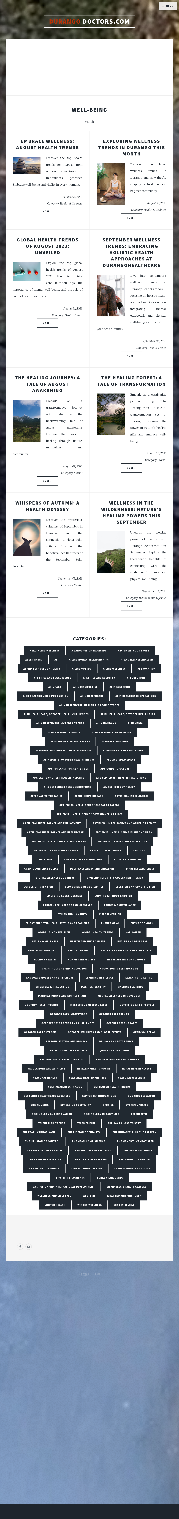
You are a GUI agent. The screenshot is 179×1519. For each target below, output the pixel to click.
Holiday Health (45, 959)
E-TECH (85, 1274)
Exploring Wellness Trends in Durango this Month (131, 147)
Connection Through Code (83, 859)
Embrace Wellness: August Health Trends (47, 144)
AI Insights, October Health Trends (69, 759)
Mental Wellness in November (119, 995)
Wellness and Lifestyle (54, 1195)
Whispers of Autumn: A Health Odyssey (47, 506)
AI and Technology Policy (41, 668)
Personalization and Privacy (66, 1041)
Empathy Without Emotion (113, 895)
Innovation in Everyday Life (118, 968)
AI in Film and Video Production (46, 695)
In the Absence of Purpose (126, 959)
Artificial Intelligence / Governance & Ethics (90, 814)
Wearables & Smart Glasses (127, 1186)
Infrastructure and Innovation (64, 968)
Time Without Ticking (86, 1168)
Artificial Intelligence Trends (56, 850)
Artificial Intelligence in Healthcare (59, 841)
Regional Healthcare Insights (117, 1059)
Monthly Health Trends (42, 1004)
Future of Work (142, 923)
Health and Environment (88, 941)
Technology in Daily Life (101, 1114)
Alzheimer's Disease (89, 796)
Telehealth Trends (51, 1123)
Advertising (34, 659)
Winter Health (55, 1204)
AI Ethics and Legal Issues (52, 677)
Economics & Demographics (84, 886)
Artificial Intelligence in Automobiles (124, 832)
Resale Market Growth (93, 1068)
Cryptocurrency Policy (41, 868)
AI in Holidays (106, 723)
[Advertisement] (89, 70)
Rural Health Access (136, 1068)
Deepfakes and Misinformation (92, 868)
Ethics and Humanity (72, 914)
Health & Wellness (44, 941)
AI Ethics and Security (99, 677)
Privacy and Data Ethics (116, 1041)
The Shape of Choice (137, 1150)
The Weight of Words (44, 1168)
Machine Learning (130, 986)
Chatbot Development (105, 850)
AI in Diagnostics (85, 686)
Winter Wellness (89, 1204)
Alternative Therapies (47, 796)
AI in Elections (120, 686)
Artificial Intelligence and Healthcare (55, 832)
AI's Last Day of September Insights (58, 777)
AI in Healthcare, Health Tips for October (89, 705)
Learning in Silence (99, 977)
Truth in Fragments (70, 1177)
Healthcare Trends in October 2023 (126, 950)
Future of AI (110, 923)
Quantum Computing (114, 1050)
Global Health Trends (98, 932)
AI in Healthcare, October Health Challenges (56, 714)
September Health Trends (112, 1086)
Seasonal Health (45, 1077)
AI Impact (54, 686)
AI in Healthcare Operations (135, 695)
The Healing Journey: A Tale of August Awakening (47, 384)
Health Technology (42, 950)
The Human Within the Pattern (134, 1132)
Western (89, 1195)
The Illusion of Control (42, 1141)
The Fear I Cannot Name (39, 1132)
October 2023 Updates (122, 1023)
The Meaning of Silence (88, 1141)
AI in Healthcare (92, 695)
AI (56, 659)
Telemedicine (86, 1123)
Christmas (45, 859)
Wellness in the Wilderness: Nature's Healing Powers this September (131, 512)
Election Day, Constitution (135, 886)
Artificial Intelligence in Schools (122, 841)
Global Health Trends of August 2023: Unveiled (48, 246)
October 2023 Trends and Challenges (67, 1023)
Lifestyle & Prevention (52, 986)
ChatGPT (139, 850)
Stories (108, 1104)
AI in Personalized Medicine (111, 732)
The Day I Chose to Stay (124, 1123)
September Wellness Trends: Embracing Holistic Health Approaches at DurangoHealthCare (132, 252)
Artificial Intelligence (131, 796)
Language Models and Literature (50, 977)
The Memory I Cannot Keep (135, 1141)
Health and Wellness (45, 650)
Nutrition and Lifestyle (137, 1004)
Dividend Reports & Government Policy (115, 877)
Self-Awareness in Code (65, 1086)
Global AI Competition (54, 932)
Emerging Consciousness (65, 895)
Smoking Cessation (141, 1095)
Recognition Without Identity (62, 1059)
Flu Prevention (110, 914)
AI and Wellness (114, 668)
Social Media (40, 1104)
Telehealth (139, 1114)
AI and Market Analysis (137, 659)
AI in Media (135, 723)
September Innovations (99, 1095)
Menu (169, 6)
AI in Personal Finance (64, 732)
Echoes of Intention (38, 886)
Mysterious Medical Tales (89, 1004)
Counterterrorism (128, 859)
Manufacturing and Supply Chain (62, 995)
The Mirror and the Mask (45, 1150)
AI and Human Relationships (89, 659)
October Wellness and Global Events (94, 1032)
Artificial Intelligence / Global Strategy (89, 805)
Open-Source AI (144, 1032)
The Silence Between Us (90, 1159)
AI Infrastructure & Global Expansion (63, 750)
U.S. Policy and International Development (63, 1186)
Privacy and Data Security (69, 1050)
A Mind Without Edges (133, 650)
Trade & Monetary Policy (132, 1168)
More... (47, 211)
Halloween (133, 932)
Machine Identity (93, 986)
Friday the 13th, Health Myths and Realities (57, 923)
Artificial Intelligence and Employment (52, 823)
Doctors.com (89, 21)
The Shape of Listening (44, 1159)
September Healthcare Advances (47, 1095)
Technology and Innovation (52, 1114)
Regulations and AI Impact (46, 1068)
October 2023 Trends (114, 1014)
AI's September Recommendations (67, 786)
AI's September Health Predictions (121, 777)
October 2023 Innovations (68, 1014)
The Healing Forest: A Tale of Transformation (131, 381)
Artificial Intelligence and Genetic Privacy (124, 823)
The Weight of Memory (135, 1159)
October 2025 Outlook (40, 1032)
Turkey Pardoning (110, 1177)
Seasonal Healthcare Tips (87, 1077)
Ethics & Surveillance (120, 905)
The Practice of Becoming (93, 1150)
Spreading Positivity (75, 1104)
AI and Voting (81, 668)
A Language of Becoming (89, 650)
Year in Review (124, 1204)
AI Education (147, 668)
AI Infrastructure (115, 741)
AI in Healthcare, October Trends (60, 723)
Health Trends (78, 950)
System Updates (137, 1104)
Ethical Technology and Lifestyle (67, 905)
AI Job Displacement (121, 759)
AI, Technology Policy (119, 786)
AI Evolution (136, 677)
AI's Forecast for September (68, 768)
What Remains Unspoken (124, 1195)
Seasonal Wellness (132, 1077)
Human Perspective (81, 959)
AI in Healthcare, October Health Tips (128, 714)
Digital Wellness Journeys (55, 877)
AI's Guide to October (116, 768)
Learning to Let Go (139, 977)
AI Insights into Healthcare (123, 750)
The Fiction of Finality (84, 1132)
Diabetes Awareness (140, 868)
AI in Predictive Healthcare (70, 741)
